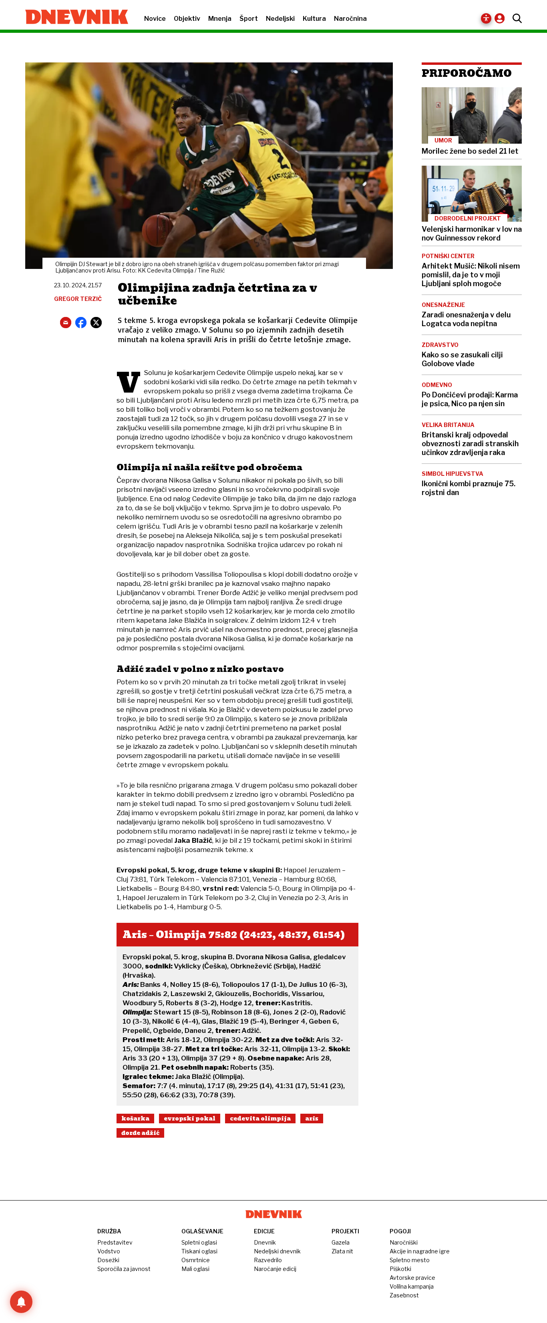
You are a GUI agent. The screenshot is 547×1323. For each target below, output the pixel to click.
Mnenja (219, 18)
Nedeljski (280, 18)
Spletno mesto (410, 1260)
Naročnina (350, 18)
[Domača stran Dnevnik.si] (72, 18)
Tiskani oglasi (199, 1251)
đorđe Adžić (140, 1133)
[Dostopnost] (486, 18)
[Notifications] (21, 1302)
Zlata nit (342, 1251)
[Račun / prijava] (502, 18)
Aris (311, 1118)
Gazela (341, 1242)
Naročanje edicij (275, 1268)
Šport (248, 18)
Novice (155, 18)
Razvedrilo (268, 1260)
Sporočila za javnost (124, 1268)
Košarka (135, 1118)
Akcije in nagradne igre (420, 1251)
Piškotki (400, 1268)
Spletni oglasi (199, 1242)
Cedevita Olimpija (260, 1118)
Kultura (314, 18)
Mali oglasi (195, 1268)
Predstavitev (115, 1242)
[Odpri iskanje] (515, 18)
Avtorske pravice (412, 1277)
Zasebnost (404, 1295)
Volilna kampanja (412, 1286)
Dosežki (108, 1260)
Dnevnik (265, 1242)
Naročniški (404, 1242)
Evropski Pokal (189, 1118)
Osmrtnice (195, 1260)
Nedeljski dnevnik (277, 1251)
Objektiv (187, 18)
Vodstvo (108, 1251)
